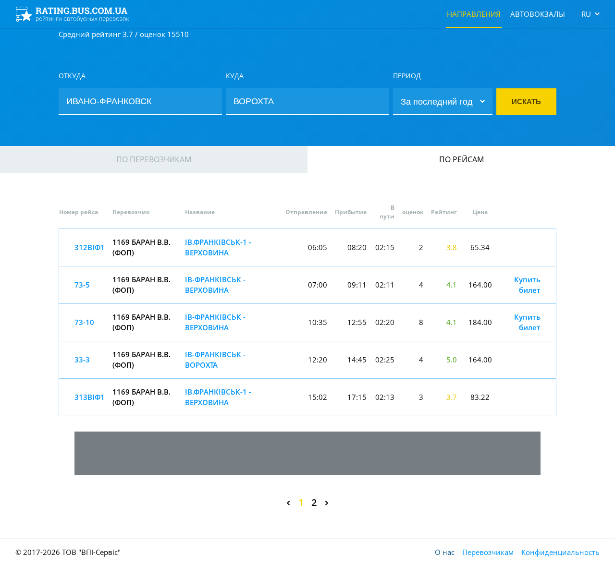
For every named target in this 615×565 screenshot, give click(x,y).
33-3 (82, 359)
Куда (235, 75)
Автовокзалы (537, 14)
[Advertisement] (307, 453)
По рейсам (461, 159)
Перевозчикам (488, 552)
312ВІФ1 (89, 247)
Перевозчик (130, 212)
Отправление (306, 212)
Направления (474, 14)
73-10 (84, 322)
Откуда (72, 75)
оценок (412, 212)
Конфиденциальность (560, 552)
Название (200, 212)
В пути (387, 212)
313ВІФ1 (89, 397)
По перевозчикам (153, 159)
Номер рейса (78, 212)
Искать (526, 101)
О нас (445, 552)
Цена (480, 212)
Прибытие (351, 212)
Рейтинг (444, 212)
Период (407, 75)
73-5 (82, 284)
